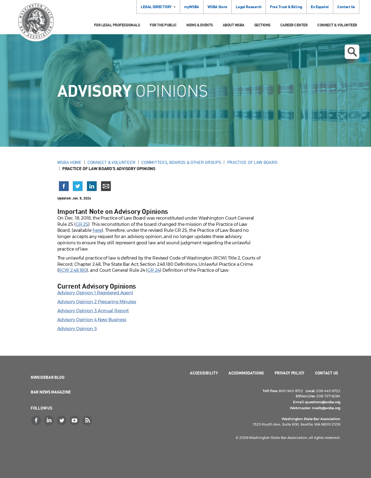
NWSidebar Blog (48, 377)
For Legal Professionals (117, 25)
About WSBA (233, 25)
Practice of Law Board (252, 162)
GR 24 (153, 270)
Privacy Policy (289, 372)
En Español (320, 6)
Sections (262, 25)
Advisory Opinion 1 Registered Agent (95, 292)
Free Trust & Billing (286, 6)
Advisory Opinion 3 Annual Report (93, 310)
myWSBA (191, 6)
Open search (352, 52)
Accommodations (246, 372)
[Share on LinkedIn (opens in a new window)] (92, 186)
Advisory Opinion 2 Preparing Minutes (96, 301)
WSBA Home (69, 162)
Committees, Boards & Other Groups (181, 162)
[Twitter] (62, 420)
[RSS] (88, 420)
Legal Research (249, 6)
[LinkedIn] (49, 420)
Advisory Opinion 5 (77, 328)
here (97, 230)
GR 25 (82, 224)
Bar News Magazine (51, 391)
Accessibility (204, 372)
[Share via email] (106, 186)
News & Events (199, 25)
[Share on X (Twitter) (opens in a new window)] (78, 186)
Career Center (294, 25)
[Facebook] (37, 420)
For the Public (163, 25)
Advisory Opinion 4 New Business (91, 319)
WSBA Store (217, 6)
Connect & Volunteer (337, 25)
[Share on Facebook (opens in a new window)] (64, 186)
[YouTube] (75, 420)
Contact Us (346, 6)
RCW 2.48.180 (72, 270)
